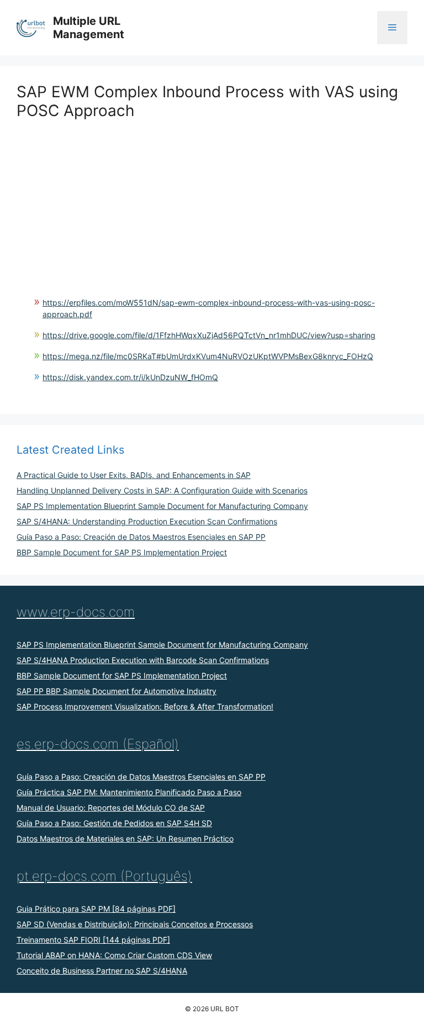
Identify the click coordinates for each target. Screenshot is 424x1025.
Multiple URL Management (88, 27)
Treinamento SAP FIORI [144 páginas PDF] (93, 939)
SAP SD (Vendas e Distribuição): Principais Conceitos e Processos (135, 924)
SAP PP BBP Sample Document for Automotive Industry (116, 691)
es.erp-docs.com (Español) (98, 744)
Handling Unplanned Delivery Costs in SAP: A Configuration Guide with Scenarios (162, 490)
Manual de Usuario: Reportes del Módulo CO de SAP (111, 807)
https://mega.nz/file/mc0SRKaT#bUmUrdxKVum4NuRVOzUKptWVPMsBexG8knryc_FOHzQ (208, 356)
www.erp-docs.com (76, 612)
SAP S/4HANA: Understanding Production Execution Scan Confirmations (147, 521)
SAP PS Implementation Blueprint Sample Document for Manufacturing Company (162, 506)
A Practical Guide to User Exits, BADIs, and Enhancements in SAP (134, 475)
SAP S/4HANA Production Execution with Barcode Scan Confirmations (143, 660)
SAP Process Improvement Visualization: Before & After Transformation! (145, 706)
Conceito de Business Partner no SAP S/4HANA (102, 970)
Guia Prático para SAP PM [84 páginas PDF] (96, 908)
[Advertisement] (212, 197)
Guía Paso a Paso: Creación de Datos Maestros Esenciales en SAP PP (141, 537)
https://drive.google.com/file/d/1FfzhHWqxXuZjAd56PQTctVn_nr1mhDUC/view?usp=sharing (209, 335)
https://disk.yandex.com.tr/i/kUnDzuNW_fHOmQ (130, 377)
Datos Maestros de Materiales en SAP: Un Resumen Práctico (125, 838)
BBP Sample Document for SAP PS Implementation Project (122, 552)
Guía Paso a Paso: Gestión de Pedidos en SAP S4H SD (114, 823)
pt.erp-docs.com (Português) (104, 876)
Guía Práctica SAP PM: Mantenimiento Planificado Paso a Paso (129, 792)
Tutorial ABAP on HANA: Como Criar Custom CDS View (114, 955)
